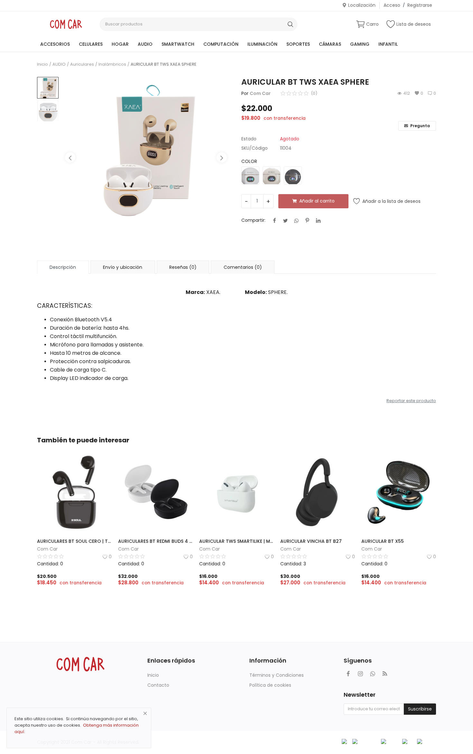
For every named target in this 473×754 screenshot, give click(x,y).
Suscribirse (420, 709)
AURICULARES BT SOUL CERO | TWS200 (74, 541)
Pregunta (419, 125)
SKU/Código (254, 148)
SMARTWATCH (178, 44)
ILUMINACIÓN (262, 44)
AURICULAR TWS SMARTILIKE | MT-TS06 (236, 541)
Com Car (260, 93)
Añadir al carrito (317, 201)
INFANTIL (388, 44)
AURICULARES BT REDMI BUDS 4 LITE (155, 541)
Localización (362, 5)
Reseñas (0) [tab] (183, 267)
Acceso (392, 5)
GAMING (359, 44)
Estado (248, 139)
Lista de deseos (413, 24)
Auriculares (82, 64)
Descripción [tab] (63, 267)
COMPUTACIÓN (220, 44)
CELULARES (91, 44)
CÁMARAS (330, 44)
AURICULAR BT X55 (382, 541)
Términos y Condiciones (276, 675)
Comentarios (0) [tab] (243, 267)
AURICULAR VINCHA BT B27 (311, 541)
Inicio (42, 64)
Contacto (158, 685)
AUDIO (145, 44)
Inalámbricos (112, 64)
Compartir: (253, 220)
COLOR (249, 161)
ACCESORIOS (55, 44)
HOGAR (120, 44)
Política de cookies (270, 685)
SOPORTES (298, 44)
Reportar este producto (411, 401)
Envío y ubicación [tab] (122, 267)
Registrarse (419, 5)
